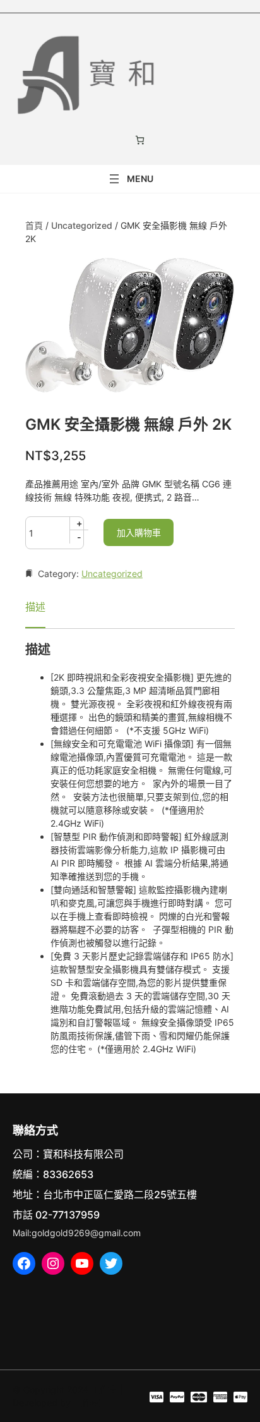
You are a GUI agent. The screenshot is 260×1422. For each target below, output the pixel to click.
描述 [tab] (35, 606)
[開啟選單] (130, 178)
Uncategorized (81, 225)
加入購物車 (139, 532)
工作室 (104, 1389)
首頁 (34, 225)
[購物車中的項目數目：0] (140, 140)
